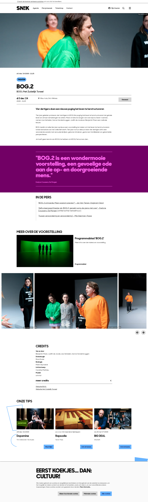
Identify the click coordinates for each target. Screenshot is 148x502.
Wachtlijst (48, 447)
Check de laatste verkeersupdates (30, 1)
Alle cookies (106, 494)
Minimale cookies (90, 494)
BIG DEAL (99, 436)
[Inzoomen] (36, 327)
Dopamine (23, 436)
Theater (21, 79)
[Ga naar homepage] (23, 8)
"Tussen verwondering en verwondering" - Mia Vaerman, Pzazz (65, 216)
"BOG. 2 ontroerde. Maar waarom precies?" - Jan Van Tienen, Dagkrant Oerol (71, 203)
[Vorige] (137, 332)
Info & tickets (86, 447)
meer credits (42, 380)
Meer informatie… (85, 487)
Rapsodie (61, 436)
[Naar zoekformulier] (123, 8)
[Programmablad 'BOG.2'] (45, 251)
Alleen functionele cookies (68, 494)
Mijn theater (115, 8)
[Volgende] (143, 332)
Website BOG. (41, 386)
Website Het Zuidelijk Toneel (46, 389)
